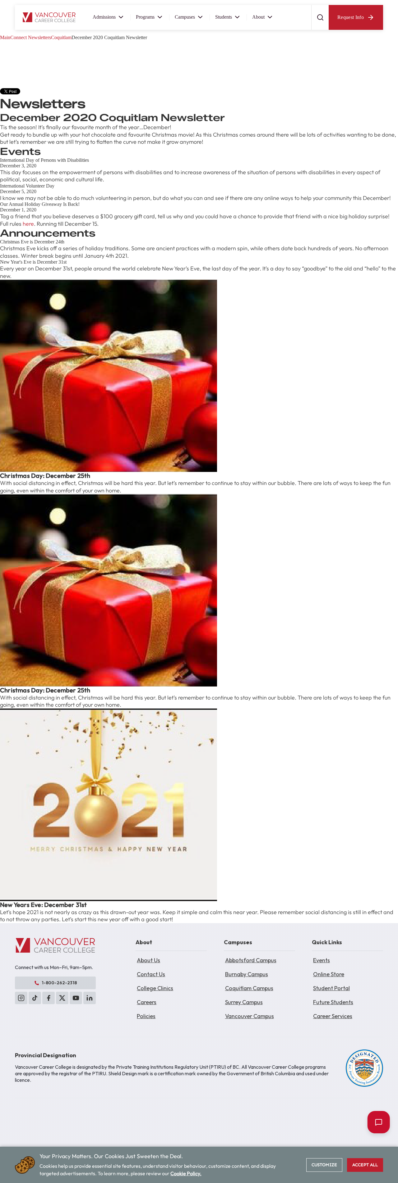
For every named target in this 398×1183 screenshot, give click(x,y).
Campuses (185, 17)
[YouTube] (76, 998)
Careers (146, 1002)
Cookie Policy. (185, 1173)
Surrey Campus (244, 1002)
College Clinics (155, 988)
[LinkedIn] (89, 998)
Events (321, 960)
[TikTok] (35, 998)
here (28, 223)
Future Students (333, 1002)
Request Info (350, 17)
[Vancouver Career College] (55, 945)
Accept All (365, 1164)
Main (5, 37)
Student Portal (331, 988)
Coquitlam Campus (249, 988)
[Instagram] (21, 998)
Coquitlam (61, 37)
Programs (145, 17)
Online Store (328, 974)
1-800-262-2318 (59, 983)
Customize (324, 1164)
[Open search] (320, 17)
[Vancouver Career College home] (49, 17)
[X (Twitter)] (62, 998)
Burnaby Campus (246, 974)
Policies (146, 1016)
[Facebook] (48, 998)
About (258, 17)
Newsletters (39, 37)
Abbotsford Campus (250, 960)
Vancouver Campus (249, 1016)
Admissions (104, 17)
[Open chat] (377, 1122)
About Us (148, 960)
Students (223, 17)
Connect (18, 37)
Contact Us (151, 974)
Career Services (332, 1016)
